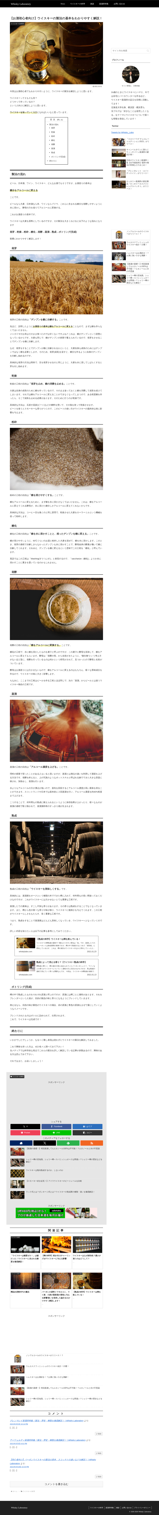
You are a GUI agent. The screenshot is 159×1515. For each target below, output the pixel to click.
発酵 (53, 144)
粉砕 (53, 136)
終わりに (53, 161)
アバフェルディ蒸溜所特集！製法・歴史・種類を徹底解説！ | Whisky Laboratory (48, 1440)
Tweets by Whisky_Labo (122, 132)
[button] (87, 1132)
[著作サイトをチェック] (21, 1143)
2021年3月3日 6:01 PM (18, 1443)
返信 (99, 1434)
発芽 (53, 128)
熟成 (53, 152)
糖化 (53, 140)
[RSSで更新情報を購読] (91, 1143)
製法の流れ (54, 124)
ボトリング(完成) (58, 157)
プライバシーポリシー (142, 1508)
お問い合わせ (127, 1508)
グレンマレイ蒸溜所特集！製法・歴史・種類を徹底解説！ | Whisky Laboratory (46, 1421)
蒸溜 (53, 148)
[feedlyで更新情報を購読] (68, 1143)
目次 (53, 119)
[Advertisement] (56, 1100)
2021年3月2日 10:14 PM (19, 1424)
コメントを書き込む (56, 1484)
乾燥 (53, 132)
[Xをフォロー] (44, 1143)
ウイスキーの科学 (18, 1076)
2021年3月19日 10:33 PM (19, 1467)
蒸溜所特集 (110, 1508)
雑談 (117, 1508)
